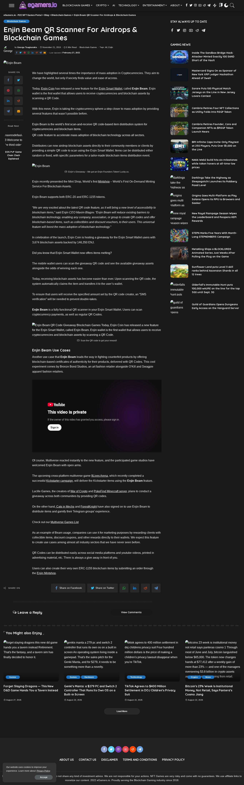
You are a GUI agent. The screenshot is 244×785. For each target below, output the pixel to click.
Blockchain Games (16, 21)
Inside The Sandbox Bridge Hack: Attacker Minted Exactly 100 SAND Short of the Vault (213, 56)
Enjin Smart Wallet (110, 88)
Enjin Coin (47, 88)
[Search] (232, 5)
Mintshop (104, 181)
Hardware (89, 677)
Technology (136, 677)
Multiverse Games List (65, 522)
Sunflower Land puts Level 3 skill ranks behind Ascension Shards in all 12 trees (215, 270)
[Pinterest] (25, 52)
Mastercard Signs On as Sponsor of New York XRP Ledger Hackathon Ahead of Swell (214, 74)
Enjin (110, 47)
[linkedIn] (32, 52)
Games (12, 677)
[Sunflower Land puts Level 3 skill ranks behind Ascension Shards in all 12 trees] (179, 271)
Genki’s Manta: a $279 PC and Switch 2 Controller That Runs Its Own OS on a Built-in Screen (90, 690)
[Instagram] (195, 5)
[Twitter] (191, 5)
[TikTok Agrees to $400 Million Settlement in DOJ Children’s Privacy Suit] (152, 661)
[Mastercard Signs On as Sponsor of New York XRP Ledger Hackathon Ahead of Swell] (179, 75)
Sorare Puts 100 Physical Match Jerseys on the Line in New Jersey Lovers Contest (213, 92)
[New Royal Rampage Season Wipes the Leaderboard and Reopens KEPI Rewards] (179, 217)
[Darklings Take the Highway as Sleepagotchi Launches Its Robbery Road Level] (179, 182)
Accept (43, 777)
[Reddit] (204, 5)
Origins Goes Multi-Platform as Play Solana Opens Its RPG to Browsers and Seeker (216, 199)
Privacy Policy (43, 771)
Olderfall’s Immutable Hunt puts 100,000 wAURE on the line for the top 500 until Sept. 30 (216, 288)
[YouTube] (200, 5)
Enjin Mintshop (46, 573)
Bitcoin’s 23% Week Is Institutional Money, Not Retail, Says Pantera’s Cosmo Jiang (209, 690)
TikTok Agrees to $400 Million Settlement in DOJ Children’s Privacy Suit (150, 690)
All (106, 47)
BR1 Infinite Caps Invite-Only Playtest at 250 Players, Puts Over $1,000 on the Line (215, 145)
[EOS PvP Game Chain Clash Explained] (13, 139)
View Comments (131, 612)
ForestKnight (89, 506)
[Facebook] (186, 5)
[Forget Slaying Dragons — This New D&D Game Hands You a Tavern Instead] (31, 661)
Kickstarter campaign (59, 480)
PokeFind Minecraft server (110, 491)
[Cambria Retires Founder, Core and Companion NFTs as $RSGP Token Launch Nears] (179, 128)
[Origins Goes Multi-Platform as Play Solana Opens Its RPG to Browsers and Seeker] (179, 199)
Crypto (194, 677)
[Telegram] (209, 5)
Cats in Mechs (65, 506)
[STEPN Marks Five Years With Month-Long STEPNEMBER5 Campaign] (179, 235)
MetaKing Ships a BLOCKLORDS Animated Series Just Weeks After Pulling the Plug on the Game (213, 252)
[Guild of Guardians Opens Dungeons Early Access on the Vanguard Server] (179, 306)
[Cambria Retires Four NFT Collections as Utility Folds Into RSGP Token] (179, 110)
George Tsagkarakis (27, 47)
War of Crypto (79, 491)
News (208, 677)
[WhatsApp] (29, 52)
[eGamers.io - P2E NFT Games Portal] (38, 5)
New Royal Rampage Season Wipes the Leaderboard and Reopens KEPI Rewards (214, 217)
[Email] (45, 52)
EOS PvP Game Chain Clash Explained (13, 155)
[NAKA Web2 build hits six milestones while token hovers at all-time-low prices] (179, 164)
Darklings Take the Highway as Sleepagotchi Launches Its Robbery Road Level (214, 181)
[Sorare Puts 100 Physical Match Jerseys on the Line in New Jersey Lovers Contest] (179, 92)
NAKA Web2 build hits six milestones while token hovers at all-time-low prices (214, 163)
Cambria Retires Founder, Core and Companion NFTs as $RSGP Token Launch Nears (214, 128)
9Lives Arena (99, 475)
